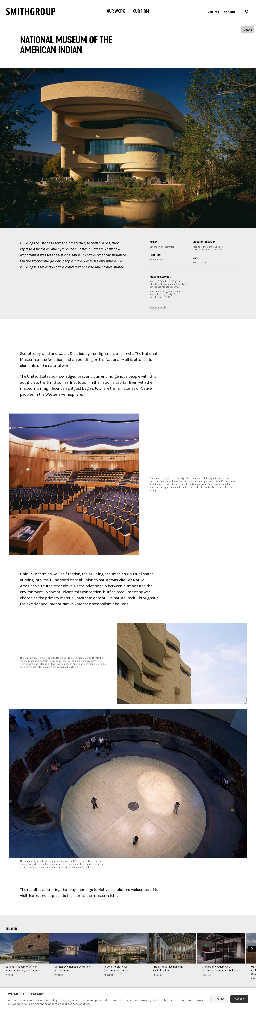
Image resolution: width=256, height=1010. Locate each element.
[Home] (30, 11)
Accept (239, 999)
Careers (230, 11)
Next (251, 948)
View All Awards (158, 307)
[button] (116, 12)
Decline (219, 999)
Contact (214, 11)
